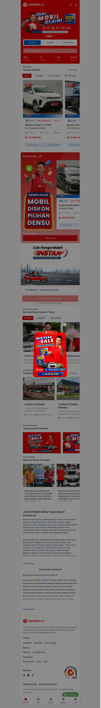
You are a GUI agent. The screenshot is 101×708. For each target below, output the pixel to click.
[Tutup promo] (65, 324)
